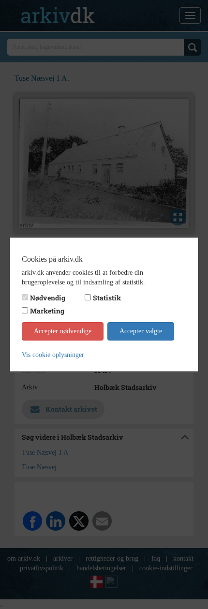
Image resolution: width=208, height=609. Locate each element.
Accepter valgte (140, 331)
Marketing (47, 310)
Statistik (107, 297)
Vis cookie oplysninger (53, 354)
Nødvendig (47, 297)
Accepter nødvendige (62, 331)
